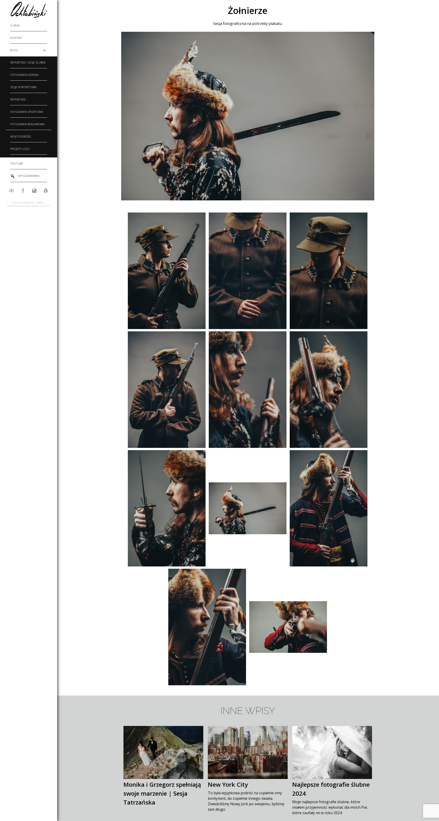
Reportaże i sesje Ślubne (28, 62)
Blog (14, 50)
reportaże (18, 99)
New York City (228, 784)
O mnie (15, 25)
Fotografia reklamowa (27, 124)
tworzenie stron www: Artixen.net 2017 (28, 205)
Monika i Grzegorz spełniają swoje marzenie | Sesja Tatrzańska (162, 793)
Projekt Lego (19, 149)
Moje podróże (20, 136)
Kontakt (16, 38)
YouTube (16, 163)
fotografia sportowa (26, 112)
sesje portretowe (23, 87)
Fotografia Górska (24, 75)
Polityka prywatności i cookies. (29, 202)
